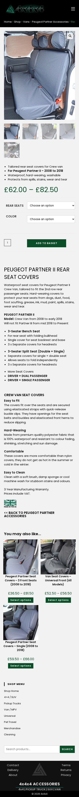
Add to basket (46, 243)
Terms (66, 765)
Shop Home (11, 691)
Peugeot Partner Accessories (50, 22)
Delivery (12, 770)
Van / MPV (10, 709)
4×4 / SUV (10, 697)
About (13, 775)
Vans (26, 22)
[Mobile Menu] (71, 8)
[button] (70, 36)
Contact (13, 765)
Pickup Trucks (12, 703)
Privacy (66, 775)
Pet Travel (10, 722)
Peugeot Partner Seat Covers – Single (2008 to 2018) (20, 646)
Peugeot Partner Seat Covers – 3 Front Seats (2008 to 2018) (21, 580)
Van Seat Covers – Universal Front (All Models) (58, 580)
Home (8, 22)
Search (67, 749)
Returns (66, 770)
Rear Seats (15, 206)
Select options (20, 600)
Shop (17, 22)
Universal (10, 716)
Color (11, 216)
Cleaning (9, 734)
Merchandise (12, 728)
